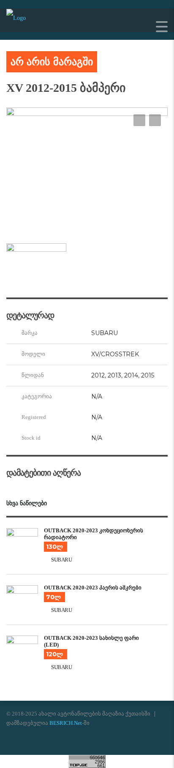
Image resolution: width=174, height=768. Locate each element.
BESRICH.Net (65, 723)
